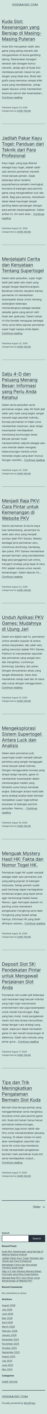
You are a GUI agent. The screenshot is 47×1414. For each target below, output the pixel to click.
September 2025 (11, 1352)
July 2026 (7, 1309)
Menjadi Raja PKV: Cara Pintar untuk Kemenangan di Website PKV (21, 1279)
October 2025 (9, 1348)
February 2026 (9, 1331)
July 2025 (7, 1360)
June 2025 (7, 1365)
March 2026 (8, 1326)
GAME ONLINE (24, 111)
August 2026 (8, 1305)
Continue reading (12, 97)
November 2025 (10, 1343)
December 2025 (10, 1339)
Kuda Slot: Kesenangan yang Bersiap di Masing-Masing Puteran (22, 1253)
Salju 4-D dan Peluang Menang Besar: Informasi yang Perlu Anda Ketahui (19, 385)
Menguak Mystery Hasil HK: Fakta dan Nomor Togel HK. (22, 859)
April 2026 (7, 1322)
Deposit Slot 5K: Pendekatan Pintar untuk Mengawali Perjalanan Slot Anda (21, 975)
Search (6, 1233)
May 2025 (7, 1369)
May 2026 (7, 1318)
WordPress (29, 1403)
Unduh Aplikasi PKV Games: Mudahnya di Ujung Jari (23, 623)
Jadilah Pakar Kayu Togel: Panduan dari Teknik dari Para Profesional (23, 1259)
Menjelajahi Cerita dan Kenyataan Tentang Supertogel (23, 264)
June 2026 (7, 1314)
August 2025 (8, 1356)
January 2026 (9, 1335)
